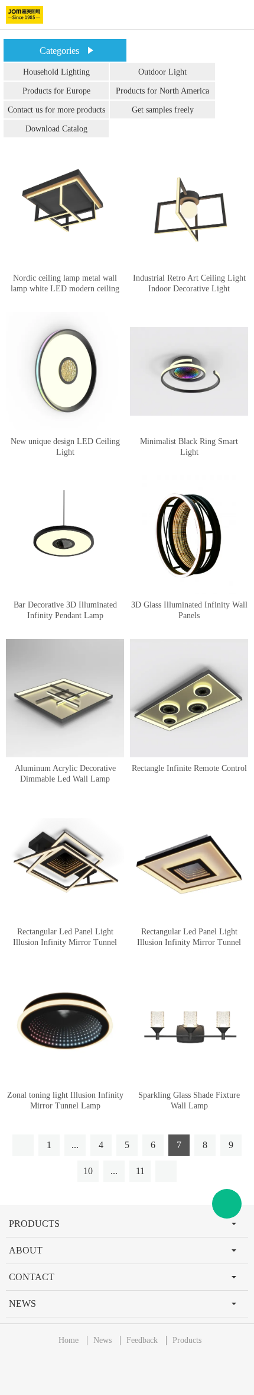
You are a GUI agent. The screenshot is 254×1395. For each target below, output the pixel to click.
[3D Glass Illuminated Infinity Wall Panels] (189, 534)
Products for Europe (56, 90)
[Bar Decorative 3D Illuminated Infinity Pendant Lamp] (65, 534)
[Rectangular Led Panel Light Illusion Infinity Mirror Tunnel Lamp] (65, 861)
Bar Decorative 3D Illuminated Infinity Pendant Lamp (65, 610)
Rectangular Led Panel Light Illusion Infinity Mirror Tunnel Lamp (65, 942)
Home (68, 1340)
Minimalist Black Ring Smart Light (189, 447)
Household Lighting (56, 72)
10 (88, 1171)
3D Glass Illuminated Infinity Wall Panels (189, 610)
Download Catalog (56, 128)
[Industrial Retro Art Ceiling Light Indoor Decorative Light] (189, 208)
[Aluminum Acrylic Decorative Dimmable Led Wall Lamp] (65, 698)
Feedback (142, 1340)
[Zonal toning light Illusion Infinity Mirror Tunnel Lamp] (65, 1025)
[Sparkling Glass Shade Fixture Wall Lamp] (189, 1025)
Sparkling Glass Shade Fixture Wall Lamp (189, 1100)
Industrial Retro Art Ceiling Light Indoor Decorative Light (189, 283)
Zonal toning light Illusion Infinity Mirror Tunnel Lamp (65, 1100)
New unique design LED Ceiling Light (65, 447)
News (102, 1340)
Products (186, 1340)
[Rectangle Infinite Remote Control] (189, 698)
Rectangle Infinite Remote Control (189, 768)
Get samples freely (163, 109)
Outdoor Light (162, 72)
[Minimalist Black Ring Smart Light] (189, 371)
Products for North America (162, 90)
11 (140, 1171)
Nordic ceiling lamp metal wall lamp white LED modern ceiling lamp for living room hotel (65, 289)
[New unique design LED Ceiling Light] (65, 371)
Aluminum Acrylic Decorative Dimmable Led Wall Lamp (65, 773)
